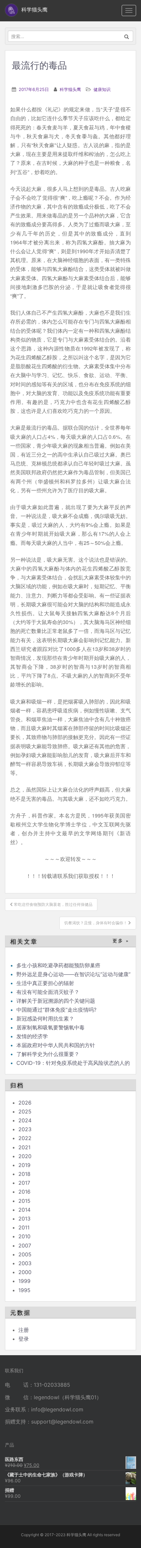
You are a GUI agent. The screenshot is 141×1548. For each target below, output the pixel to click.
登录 (23, 1338)
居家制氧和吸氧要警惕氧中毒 (50, 1027)
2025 (24, 1111)
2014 (24, 1209)
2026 (24, 1102)
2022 (24, 1138)
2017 (24, 1182)
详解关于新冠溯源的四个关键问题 (55, 1001)
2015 (24, 1201)
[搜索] (126, 36)
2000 (24, 1272)
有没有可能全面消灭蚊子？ (47, 992)
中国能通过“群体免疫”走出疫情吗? (56, 1009)
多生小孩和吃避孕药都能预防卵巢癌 (58, 965)
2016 (24, 1191)
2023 (24, 1129)
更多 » (120, 940)
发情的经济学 (32, 1036)
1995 (24, 1290)
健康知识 (102, 89)
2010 (24, 1236)
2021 (24, 1147)
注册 (23, 1330)
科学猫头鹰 (70, 89)
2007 (24, 1245)
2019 (24, 1165)
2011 (24, 1227)
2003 (24, 1263)
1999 (24, 1281)
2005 (24, 1254)
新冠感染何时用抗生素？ (45, 1018)
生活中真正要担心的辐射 (45, 983)
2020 (24, 1156)
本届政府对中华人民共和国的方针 (55, 1045)
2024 (24, 1120)
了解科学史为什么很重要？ (47, 1054)
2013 (24, 1218)
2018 (24, 1174)
